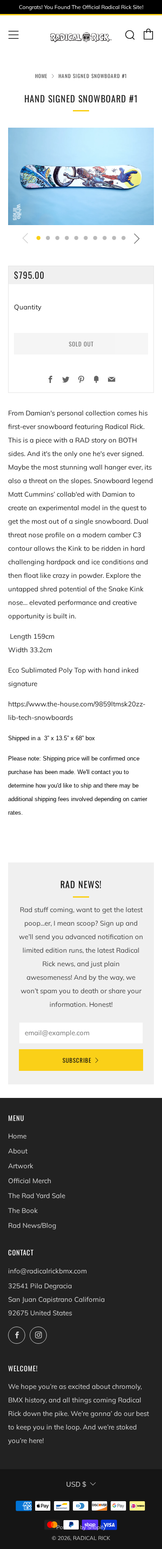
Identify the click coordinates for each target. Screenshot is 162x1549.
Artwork (20, 1166)
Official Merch (29, 1180)
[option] (81, 176)
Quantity (27, 307)
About (17, 1151)
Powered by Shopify (81, 1527)
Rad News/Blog (32, 1225)
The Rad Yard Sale (36, 1195)
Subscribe (77, 1060)
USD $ (76, 1484)
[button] (38, 238)
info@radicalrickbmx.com (47, 1271)
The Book (23, 1210)
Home (41, 75)
